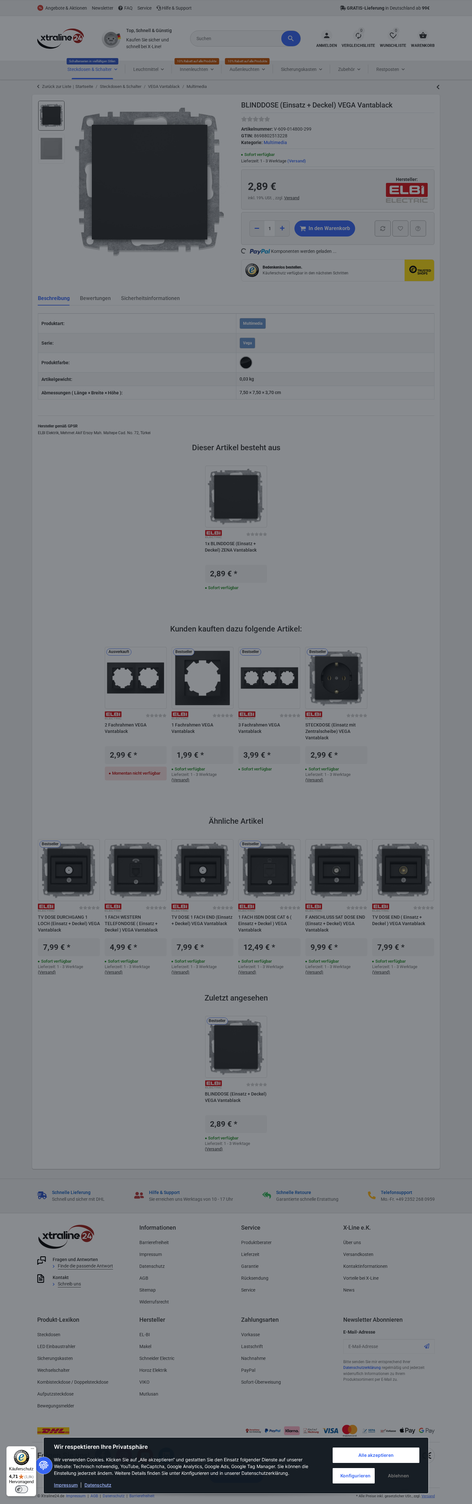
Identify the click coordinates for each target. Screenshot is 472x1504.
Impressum (66, 1485)
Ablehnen (398, 1475)
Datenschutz (97, 1485)
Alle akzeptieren (376, 1455)
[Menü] (32, 1450)
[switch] (21, 1489)
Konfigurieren (355, 1475)
